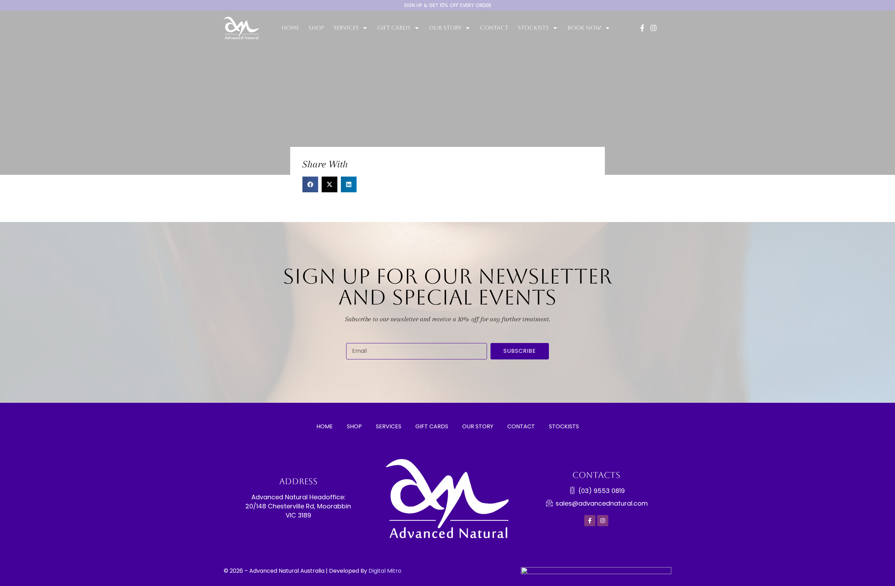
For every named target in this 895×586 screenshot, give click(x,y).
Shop (316, 27)
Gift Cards (431, 426)
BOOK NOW (584, 27)
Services (346, 27)
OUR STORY (445, 27)
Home (290, 27)
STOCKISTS (533, 27)
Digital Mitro (384, 571)
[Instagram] (653, 27)
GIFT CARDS (393, 27)
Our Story (477, 426)
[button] (310, 184)
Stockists (564, 426)
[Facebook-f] (642, 27)
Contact (494, 27)
